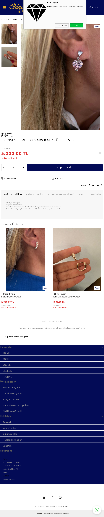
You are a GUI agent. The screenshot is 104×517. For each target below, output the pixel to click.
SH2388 (4, 135)
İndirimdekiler (10, 434)
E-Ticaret (44, 513)
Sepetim (7, 446)
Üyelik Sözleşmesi (12, 393)
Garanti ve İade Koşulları (16, 405)
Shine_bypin (9, 294)
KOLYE (6, 353)
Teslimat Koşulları (12, 387)
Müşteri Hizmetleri (12, 440)
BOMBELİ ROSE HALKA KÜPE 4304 (66, 297)
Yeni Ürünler (9, 428)
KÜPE (6, 359)
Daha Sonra (62, 25)
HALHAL (7, 377)
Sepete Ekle (64, 167)
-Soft (38, 513)
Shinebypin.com (62, 506)
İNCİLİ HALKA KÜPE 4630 (11, 297)
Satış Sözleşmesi (11, 399)
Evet (76, 25)
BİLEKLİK (7, 371)
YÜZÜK (7, 365)
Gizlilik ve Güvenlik (13, 411)
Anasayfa (7, 422)
